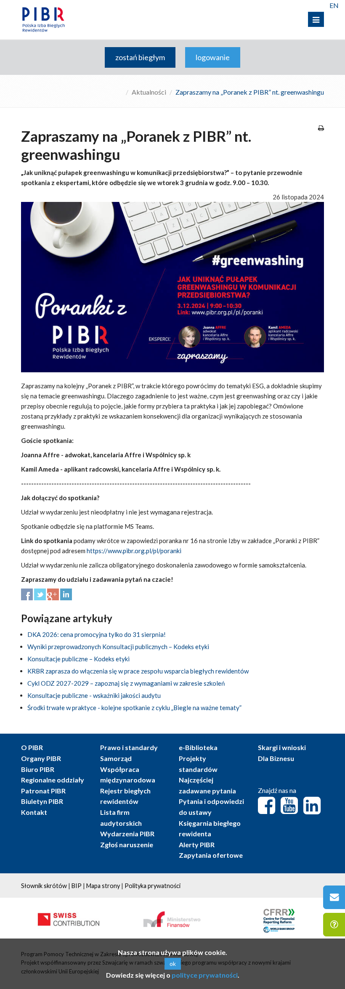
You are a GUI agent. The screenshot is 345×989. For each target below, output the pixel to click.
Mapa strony (103, 885)
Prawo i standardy (129, 747)
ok (173, 963)
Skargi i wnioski (282, 747)
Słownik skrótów (44, 885)
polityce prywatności (205, 975)
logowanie (213, 57)
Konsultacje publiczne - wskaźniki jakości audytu (94, 695)
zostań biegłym (140, 57)
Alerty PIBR (197, 844)
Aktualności (149, 92)
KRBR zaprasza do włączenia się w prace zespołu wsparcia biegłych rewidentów (138, 671)
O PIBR (32, 747)
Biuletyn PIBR (42, 801)
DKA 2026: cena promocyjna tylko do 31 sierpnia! (96, 634)
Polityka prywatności (152, 885)
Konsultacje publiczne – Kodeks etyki (78, 659)
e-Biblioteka (198, 747)
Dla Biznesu (276, 758)
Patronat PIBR (43, 791)
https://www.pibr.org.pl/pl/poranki (134, 550)
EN (334, 5)
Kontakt (34, 812)
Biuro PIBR (37, 769)
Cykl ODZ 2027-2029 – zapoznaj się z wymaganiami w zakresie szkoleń (126, 683)
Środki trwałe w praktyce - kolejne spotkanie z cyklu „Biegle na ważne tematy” (134, 707)
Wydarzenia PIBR (127, 834)
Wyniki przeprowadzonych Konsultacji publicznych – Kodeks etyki (118, 646)
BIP (77, 885)
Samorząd (116, 758)
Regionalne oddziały (52, 780)
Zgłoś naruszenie (126, 844)
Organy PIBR (41, 758)
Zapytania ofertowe (211, 855)
